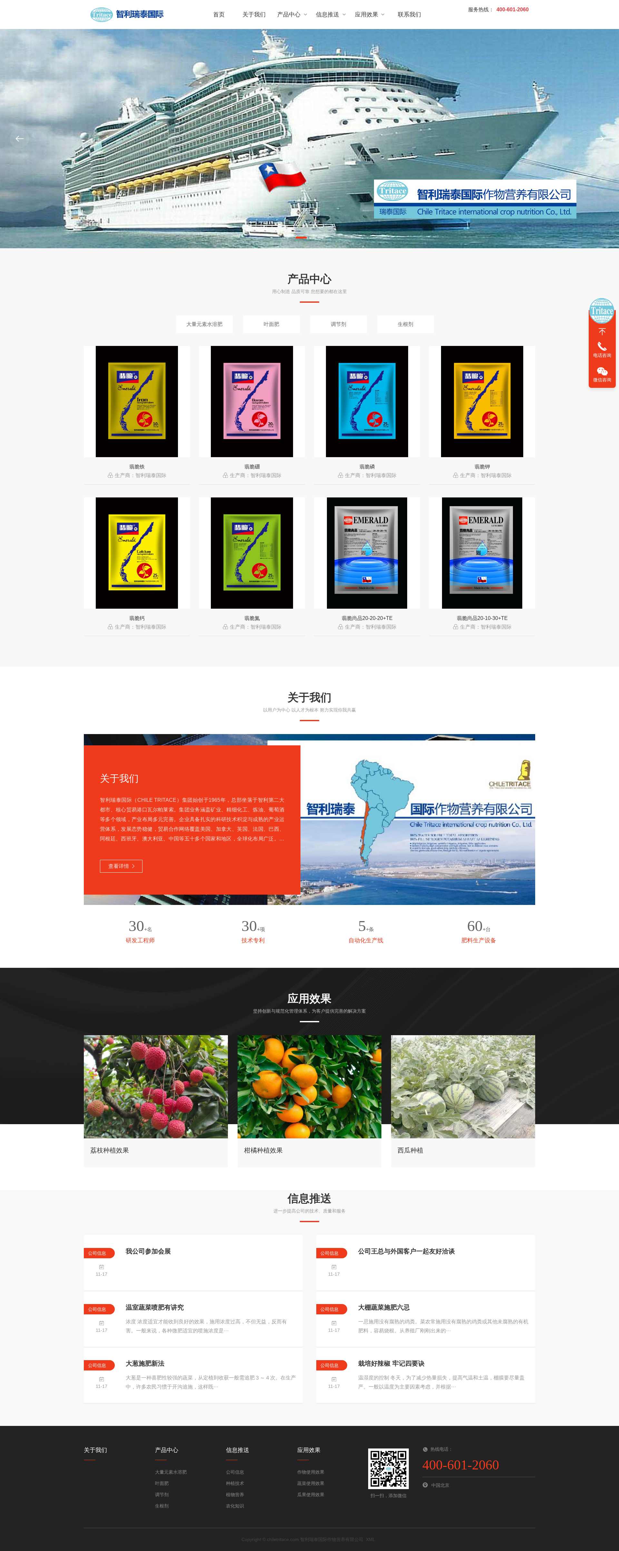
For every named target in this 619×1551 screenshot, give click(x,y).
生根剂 (405, 324)
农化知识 (235, 1505)
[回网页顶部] (602, 331)
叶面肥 (271, 324)
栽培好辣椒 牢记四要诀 (391, 1363)
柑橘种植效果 (263, 1150)
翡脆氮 (252, 618)
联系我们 (409, 14)
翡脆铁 (137, 466)
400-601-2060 (512, 9)
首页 (219, 14)
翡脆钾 (482, 466)
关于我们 (254, 14)
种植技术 (235, 1483)
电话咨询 (602, 355)
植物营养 (235, 1494)
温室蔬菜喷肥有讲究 (155, 1307)
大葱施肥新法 (145, 1363)
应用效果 (366, 14)
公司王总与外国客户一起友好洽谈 (406, 1251)
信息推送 (327, 14)
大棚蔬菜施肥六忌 (384, 1307)
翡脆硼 (252, 466)
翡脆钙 (137, 618)
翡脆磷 (367, 466)
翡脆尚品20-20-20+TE (367, 618)
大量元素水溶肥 (204, 324)
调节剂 (338, 324)
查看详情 (118, 866)
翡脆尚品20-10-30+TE (482, 618)
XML (370, 1539)
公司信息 (235, 1472)
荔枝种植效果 (109, 1150)
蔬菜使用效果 (310, 1483)
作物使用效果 (310, 1472)
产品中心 (288, 14)
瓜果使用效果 (310, 1494)
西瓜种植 (410, 1150)
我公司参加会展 (148, 1251)
